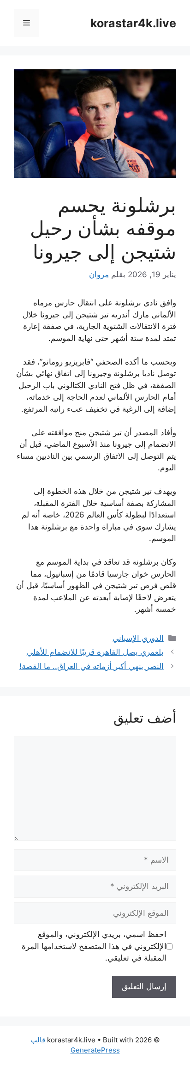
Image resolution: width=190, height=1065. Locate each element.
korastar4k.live (133, 23)
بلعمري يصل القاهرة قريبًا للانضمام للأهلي (95, 652)
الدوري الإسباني (138, 638)
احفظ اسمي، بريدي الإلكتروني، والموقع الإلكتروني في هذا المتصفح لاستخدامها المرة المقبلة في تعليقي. (94, 946)
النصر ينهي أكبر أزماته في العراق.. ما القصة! (91, 666)
